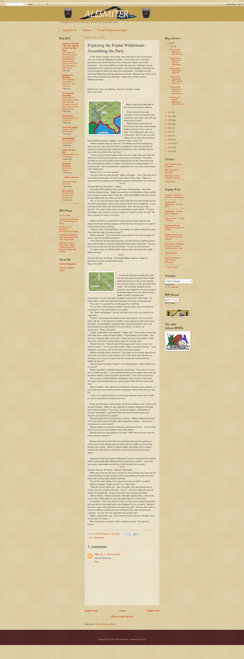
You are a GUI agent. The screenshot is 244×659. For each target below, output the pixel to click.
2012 (170, 151)
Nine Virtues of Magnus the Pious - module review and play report (174, 246)
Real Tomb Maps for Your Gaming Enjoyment (173, 260)
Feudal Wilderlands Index (112, 30)
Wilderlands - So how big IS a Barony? (173, 212)
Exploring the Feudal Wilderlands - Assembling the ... (177, 101)
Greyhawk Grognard (66, 165)
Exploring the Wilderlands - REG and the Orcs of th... (176, 80)
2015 (170, 140)
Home (122, 610)
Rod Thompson (69, 264)
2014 (170, 143)
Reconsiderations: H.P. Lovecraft (69, 142)
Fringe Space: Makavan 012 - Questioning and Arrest (69, 221)
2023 (170, 112)
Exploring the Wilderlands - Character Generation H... (177, 90)
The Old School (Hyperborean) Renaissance (68, 195)
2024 (170, 43)
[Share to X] (132, 534)
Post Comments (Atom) (105, 624)
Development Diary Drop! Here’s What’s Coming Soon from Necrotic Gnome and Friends (67, 247)
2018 (170, 128)
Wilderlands (99, 538)
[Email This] (126, 534)
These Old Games (70, 127)
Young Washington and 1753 (69, 183)
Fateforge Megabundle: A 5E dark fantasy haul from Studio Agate (68, 237)
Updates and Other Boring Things (69, 130)
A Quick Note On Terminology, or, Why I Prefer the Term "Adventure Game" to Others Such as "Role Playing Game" (70, 103)
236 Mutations (171, 253)
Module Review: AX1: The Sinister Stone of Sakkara (174, 237)
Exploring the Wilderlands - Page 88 (176, 70)
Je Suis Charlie (171, 267)
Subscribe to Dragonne (67, 169)
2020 (170, 120)
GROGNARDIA (68, 139)
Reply (96, 562)
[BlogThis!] (129, 534)
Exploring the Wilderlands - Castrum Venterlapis (176, 61)
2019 (170, 124)
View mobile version (122, 616)
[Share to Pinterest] (137, 534)
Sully (96, 554)
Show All (76, 203)
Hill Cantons (67, 191)
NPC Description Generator (172, 171)
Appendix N (69, 30)
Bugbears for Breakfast (67, 76)
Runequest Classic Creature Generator (173, 177)
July (172, 46)
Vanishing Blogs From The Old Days (70, 155)
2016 (170, 136)
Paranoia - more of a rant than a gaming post (174, 196)
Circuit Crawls (64, 215)
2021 (170, 116)
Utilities (87, 30)
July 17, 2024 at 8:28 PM (110, 554)
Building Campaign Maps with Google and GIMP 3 (174, 227)
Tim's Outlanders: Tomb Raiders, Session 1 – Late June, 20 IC (68, 83)
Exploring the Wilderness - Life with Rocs (176, 52)
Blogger (143, 639)
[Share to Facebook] (134, 534)
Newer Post (91, 610)
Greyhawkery (67, 116)
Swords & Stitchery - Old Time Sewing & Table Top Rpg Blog (70, 46)
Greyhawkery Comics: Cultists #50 (70, 119)
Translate (174, 287)
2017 (170, 132)
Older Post (153, 610)
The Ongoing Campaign (68, 94)
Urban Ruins (170, 182)
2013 (170, 147)
